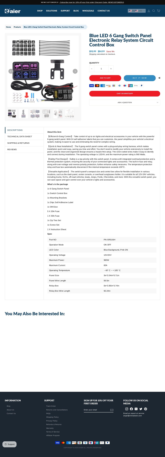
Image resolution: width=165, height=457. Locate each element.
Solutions (51, 11)
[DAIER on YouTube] (136, 408)
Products (17, 27)
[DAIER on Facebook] (131, 408)
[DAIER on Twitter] (140, 408)
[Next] (75, 71)
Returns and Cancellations (57, 410)
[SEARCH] (153, 11)
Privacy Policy (51, 421)
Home (8, 27)
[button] (137, 11)
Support (65, 11)
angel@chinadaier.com (132, 416)
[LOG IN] (148, 11)
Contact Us (104, 11)
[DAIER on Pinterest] (145, 408)
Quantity (94, 63)
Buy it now (140, 78)
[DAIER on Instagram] (126, 408)
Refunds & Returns (54, 424)
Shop (40, 11)
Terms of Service (53, 432)
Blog (76, 11)
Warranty (50, 428)
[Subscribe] (111, 410)
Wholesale (88, 11)
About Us (10, 410)
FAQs (48, 413)
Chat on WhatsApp (125, 93)
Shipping (92, 54)
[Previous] (10, 71)
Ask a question (125, 102)
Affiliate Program (53, 435)
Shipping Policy (52, 417)
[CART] (158, 11)
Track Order (51, 406)
